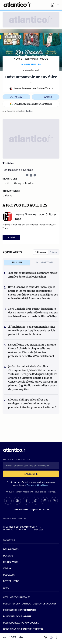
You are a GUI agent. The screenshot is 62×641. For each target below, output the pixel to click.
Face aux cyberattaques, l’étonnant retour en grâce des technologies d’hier (32, 274)
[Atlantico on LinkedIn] (35, 501)
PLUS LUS (17, 262)
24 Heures (40, 252)
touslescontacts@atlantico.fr (31, 509)
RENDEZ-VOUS (10, 562)
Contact (38, 530)
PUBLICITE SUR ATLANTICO (17, 603)
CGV (5, 597)
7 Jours (53, 252)
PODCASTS (9, 574)
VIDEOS (7, 568)
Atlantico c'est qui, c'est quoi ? (20, 527)
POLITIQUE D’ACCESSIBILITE (17, 616)
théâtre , (8, 183)
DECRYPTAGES (10, 549)
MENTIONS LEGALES (20, 597)
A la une (18, 59)
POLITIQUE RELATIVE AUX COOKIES (21, 622)
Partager (18, 97)
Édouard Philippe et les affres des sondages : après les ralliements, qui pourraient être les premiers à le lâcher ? (32, 403)
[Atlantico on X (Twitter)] (17, 501)
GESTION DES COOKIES (44, 603)
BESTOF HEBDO (11, 581)
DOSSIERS (8, 555)
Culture (44, 59)
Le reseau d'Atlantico (14, 529)
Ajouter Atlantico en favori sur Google (33, 103)
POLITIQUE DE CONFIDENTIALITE (19, 610)
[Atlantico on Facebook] (26, 501)
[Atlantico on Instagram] (44, 500)
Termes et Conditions (37, 485)
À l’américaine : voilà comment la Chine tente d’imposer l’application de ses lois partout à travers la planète (31, 330)
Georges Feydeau (24, 183)
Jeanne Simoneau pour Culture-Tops (32, 88)
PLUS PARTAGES (44, 262)
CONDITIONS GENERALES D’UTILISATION (23, 629)
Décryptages (31, 59)
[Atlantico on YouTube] (54, 500)
